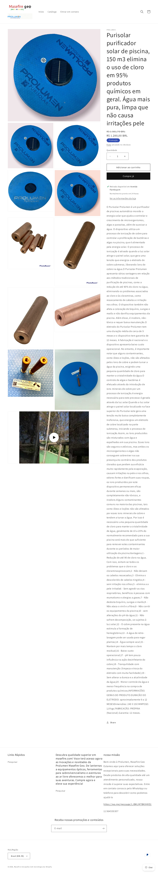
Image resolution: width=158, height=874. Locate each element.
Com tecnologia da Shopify (41, 867)
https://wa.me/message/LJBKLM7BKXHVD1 (128, 804)
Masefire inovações (22, 867)
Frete (109, 145)
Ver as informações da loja (123, 198)
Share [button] (113, 722)
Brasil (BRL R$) (17, 856)
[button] (142, 11)
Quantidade (112, 150)
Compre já (128, 176)
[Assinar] (103, 828)
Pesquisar (12, 762)
